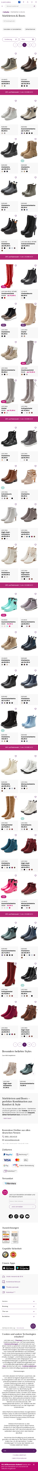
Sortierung (8, 39)
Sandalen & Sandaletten (12, 29)
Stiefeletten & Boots (18, 12)
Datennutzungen (11, 1344)
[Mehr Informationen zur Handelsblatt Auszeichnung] (14, 1237)
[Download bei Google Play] (23, 1268)
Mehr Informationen (20, 1458)
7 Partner (18, 1340)
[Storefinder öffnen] (23, 2)
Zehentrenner (30, 29)
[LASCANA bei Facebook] (11, 1216)
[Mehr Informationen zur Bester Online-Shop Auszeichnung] (6, 1237)
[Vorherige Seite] (15, 45)
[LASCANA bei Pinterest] (22, 1216)
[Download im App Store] (8, 1268)
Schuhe (6, 12)
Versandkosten (20, 1328)
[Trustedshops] (5, 1254)
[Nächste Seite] (34, 45)
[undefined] (33, 1073)
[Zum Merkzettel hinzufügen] (16, 54)
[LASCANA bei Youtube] (27, 1216)
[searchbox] (18, 6)
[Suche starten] (34, 6)
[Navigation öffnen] (2, 6)
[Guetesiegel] (13, 1254)
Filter (23, 39)
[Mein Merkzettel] (32, 2)
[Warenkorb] (36, 2)
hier (4, 1366)
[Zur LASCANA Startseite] (6, 2)
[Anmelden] (28, 2)
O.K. (5, 1451)
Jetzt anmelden (17, 1207)
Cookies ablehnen (29, 1366)
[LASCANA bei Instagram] (16, 1216)
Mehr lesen (7, 1118)
